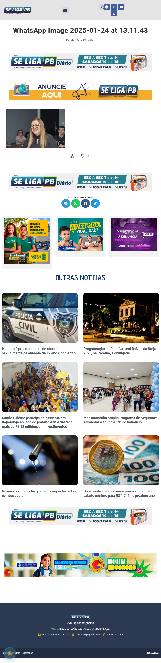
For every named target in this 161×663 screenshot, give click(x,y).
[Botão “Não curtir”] (82, 156)
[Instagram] (114, 7)
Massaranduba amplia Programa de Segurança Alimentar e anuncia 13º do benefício (120, 420)
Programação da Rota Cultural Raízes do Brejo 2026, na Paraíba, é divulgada (119, 351)
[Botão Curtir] (72, 156)
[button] (65, 10)
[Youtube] (121, 7)
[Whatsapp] (114, 13)
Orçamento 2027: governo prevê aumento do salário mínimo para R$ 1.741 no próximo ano (119, 493)
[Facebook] (107, 7)
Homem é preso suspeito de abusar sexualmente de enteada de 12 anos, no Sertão (39, 351)
